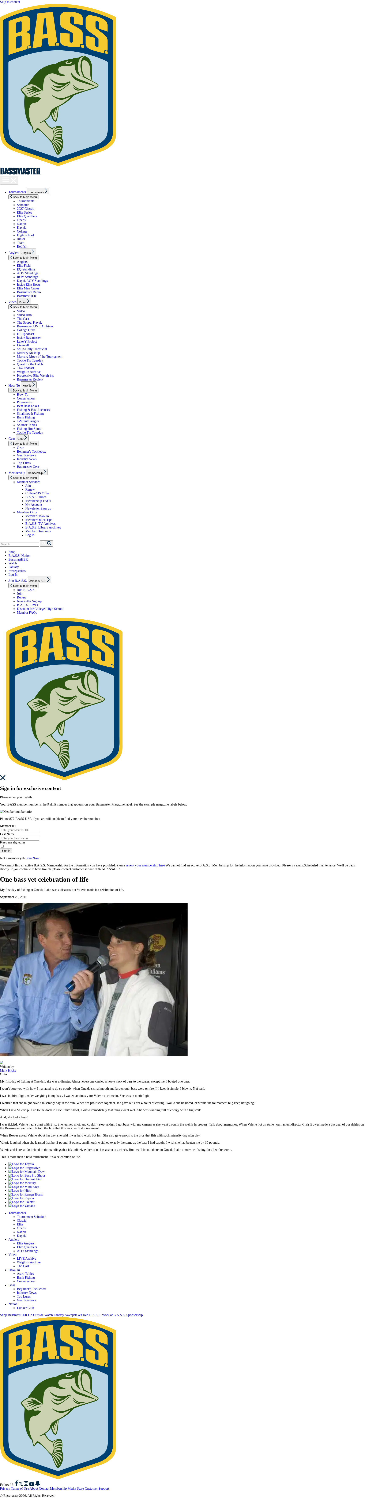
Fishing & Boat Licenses (33, 410)
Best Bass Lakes (28, 406)
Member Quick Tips (38, 520)
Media (72, 1488)
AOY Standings (27, 273)
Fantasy (13, 567)
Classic (21, 1220)
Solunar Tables (27, 425)
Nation (21, 224)
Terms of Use (20, 1488)
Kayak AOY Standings (32, 280)
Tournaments (17, 192)
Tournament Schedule (31, 1217)
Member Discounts (38, 531)
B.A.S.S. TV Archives (40, 523)
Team (20, 243)
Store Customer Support (93, 1488)
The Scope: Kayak (29, 322)
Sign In (6, 850)
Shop (11, 552)
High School (25, 235)
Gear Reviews (26, 455)
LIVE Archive (26, 1258)
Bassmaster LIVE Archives (35, 326)
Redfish (22, 246)
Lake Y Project (27, 341)
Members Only (27, 512)
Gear (11, 438)
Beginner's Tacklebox (31, 451)
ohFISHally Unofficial (32, 349)
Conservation (26, 398)
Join (28, 485)
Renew (30, 489)
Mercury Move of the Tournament (39, 356)
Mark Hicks (8, 1070)
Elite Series (24, 212)
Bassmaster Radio (29, 292)
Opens (21, 220)
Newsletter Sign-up (38, 508)
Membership (16, 473)
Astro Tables (25, 1273)
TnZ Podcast (25, 368)
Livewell (23, 345)
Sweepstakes (17, 571)
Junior (21, 239)
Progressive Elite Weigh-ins (35, 375)
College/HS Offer (37, 493)
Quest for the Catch (30, 364)
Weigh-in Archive (29, 372)
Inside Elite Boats (28, 284)
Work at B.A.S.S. (113, 1315)
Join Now (32, 858)
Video (12, 302)
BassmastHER (26, 296)
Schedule (23, 205)
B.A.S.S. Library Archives (43, 527)
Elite (20, 1224)
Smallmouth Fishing (30, 413)
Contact (44, 1488)
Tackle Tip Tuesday (30, 360)
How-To (14, 385)
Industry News (27, 459)
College (22, 231)
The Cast (23, 318)
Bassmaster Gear (28, 466)
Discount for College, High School (40, 609)
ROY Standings (27, 277)
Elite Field (24, 265)
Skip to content (10, 2)
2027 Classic (25, 208)
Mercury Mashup (28, 353)
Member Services (28, 482)
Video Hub (24, 315)
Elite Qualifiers (27, 216)
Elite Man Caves (28, 288)
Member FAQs (27, 612)
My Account (33, 504)
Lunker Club (25, 1308)
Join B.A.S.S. (17, 580)
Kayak (21, 227)
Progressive (24, 402)
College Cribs (26, 330)
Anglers (13, 252)
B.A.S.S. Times (35, 497)
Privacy (5, 1488)
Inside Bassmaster (29, 337)
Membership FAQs (38, 501)
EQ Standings (26, 269)
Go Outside (36, 1315)
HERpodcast (25, 334)
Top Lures (24, 463)
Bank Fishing (26, 417)
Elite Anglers (25, 1243)
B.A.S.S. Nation (19, 555)
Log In (29, 535)
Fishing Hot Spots (29, 428)
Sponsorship (134, 1315)
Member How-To (37, 516)
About (34, 1488)
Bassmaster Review (30, 379)
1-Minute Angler (28, 421)
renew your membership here (145, 865)
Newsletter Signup (29, 601)
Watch (12, 563)
